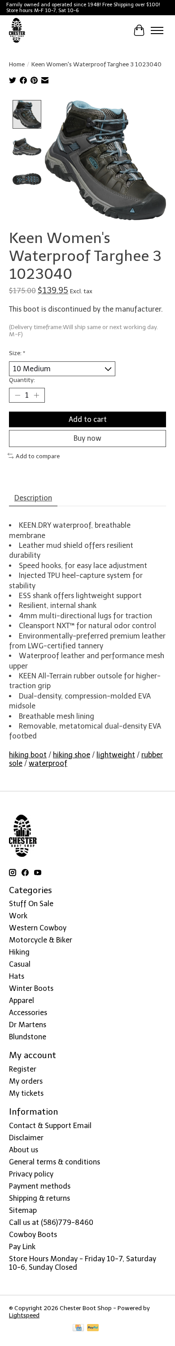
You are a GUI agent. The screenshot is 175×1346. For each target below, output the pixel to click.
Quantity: (22, 379)
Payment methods (39, 1186)
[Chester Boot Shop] (17, 30)
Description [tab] (33, 498)
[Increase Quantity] (36, 395)
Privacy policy (31, 1174)
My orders (26, 1081)
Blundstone (27, 1037)
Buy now (87, 438)
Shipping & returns (39, 1198)
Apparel (21, 1000)
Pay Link (22, 1246)
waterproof (48, 763)
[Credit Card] (78, 1328)
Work (18, 916)
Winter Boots (31, 988)
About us (23, 1150)
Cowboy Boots (33, 1234)
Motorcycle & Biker (40, 940)
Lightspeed (24, 1315)
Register (22, 1069)
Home (17, 64)
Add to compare (38, 456)
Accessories (28, 1012)
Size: (17, 352)
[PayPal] (93, 1328)
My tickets (26, 1093)
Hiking (19, 952)
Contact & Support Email (50, 1125)
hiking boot (28, 755)
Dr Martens (27, 1024)
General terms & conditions (54, 1162)
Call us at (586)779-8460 (51, 1222)
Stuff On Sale (31, 903)
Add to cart (88, 419)
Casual (20, 964)
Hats (16, 976)
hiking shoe (71, 755)
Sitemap (23, 1210)
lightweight (115, 755)
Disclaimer (26, 1137)
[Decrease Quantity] (17, 395)
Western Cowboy (37, 928)
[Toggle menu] (157, 30)
